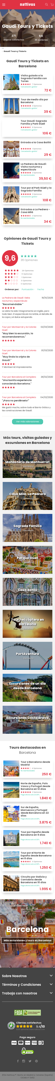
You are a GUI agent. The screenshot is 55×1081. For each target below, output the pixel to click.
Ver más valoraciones (27, 421)
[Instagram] (23, 1061)
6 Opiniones (27, 274)
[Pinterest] (36, 1061)
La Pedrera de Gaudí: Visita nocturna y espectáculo (16, 299)
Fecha (40, 289)
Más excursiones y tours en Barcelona (27, 940)
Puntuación (28, 289)
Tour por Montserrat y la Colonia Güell (19, 328)
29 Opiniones (28, 270)
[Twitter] (30, 1061)
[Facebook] (18, 1061)
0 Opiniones (26, 280)
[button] (46, 4)
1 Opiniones (26, 277)
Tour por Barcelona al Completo (19, 376)
